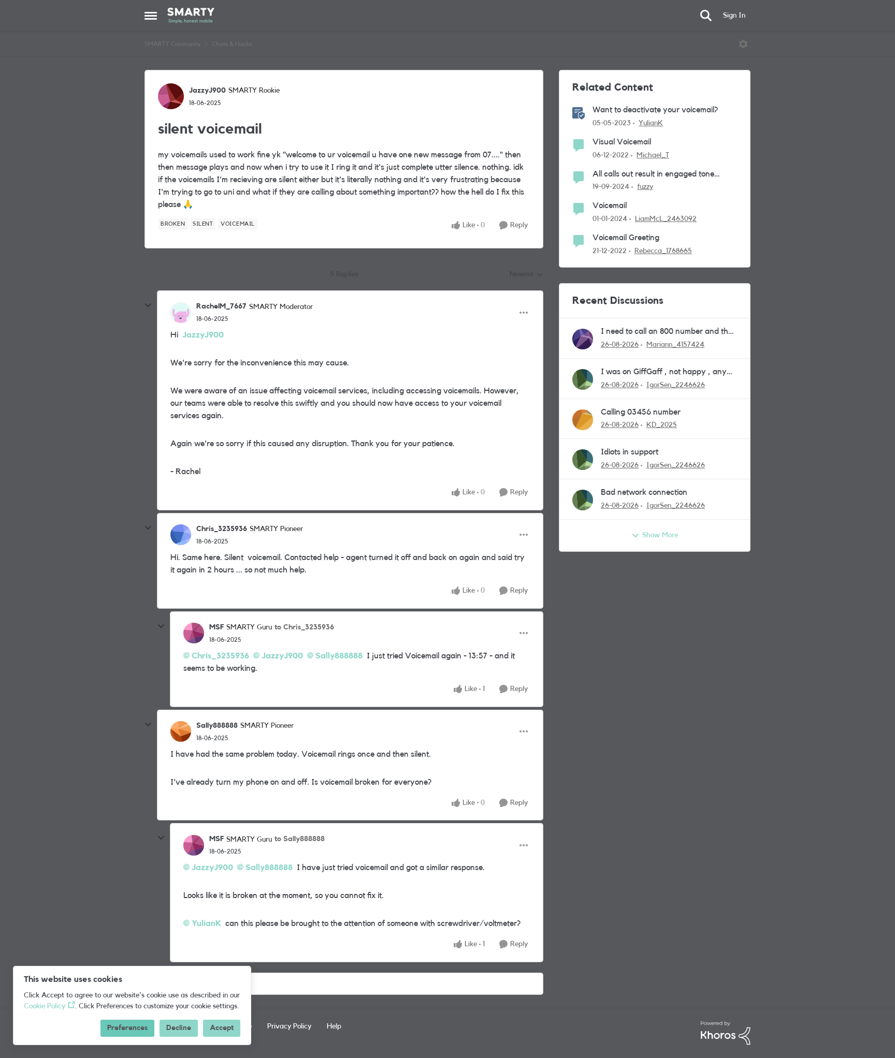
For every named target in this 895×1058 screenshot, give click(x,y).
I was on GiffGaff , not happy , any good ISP (664, 372)
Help (334, 1026)
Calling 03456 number (641, 412)
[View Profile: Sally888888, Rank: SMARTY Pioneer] (180, 731)
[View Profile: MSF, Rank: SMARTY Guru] (193, 633)
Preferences (127, 1028)
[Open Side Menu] (150, 15)
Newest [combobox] (526, 275)
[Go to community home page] (190, 15)
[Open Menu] (743, 44)
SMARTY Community (172, 44)
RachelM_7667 (221, 306)
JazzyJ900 (207, 90)
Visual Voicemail (622, 142)
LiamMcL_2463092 (666, 219)
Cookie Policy (44, 1006)
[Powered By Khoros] (725, 1033)
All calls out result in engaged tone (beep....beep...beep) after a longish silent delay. (655, 175)
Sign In (734, 15)
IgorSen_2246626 (675, 385)
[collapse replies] (148, 305)
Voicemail (610, 205)
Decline (178, 1028)
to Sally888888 (300, 839)
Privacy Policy (289, 1026)
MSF (216, 627)
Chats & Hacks (232, 44)
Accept (222, 1028)
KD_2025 (661, 425)
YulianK (206, 923)
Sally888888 (339, 656)
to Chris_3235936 (304, 627)
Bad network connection (644, 492)
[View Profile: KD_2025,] (582, 419)
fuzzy (645, 186)
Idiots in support (629, 452)
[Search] (706, 15)
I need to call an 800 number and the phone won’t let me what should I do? (666, 332)
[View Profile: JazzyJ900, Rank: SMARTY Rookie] (171, 96)
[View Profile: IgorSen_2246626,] (582, 379)
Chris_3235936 (221, 529)
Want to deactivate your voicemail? (655, 110)
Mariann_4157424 (675, 344)
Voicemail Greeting (626, 237)
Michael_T (653, 155)
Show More (660, 535)
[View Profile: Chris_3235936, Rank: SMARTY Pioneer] (180, 534)
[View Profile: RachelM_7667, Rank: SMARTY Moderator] (180, 312)
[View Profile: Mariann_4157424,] (582, 339)
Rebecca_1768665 (663, 251)
